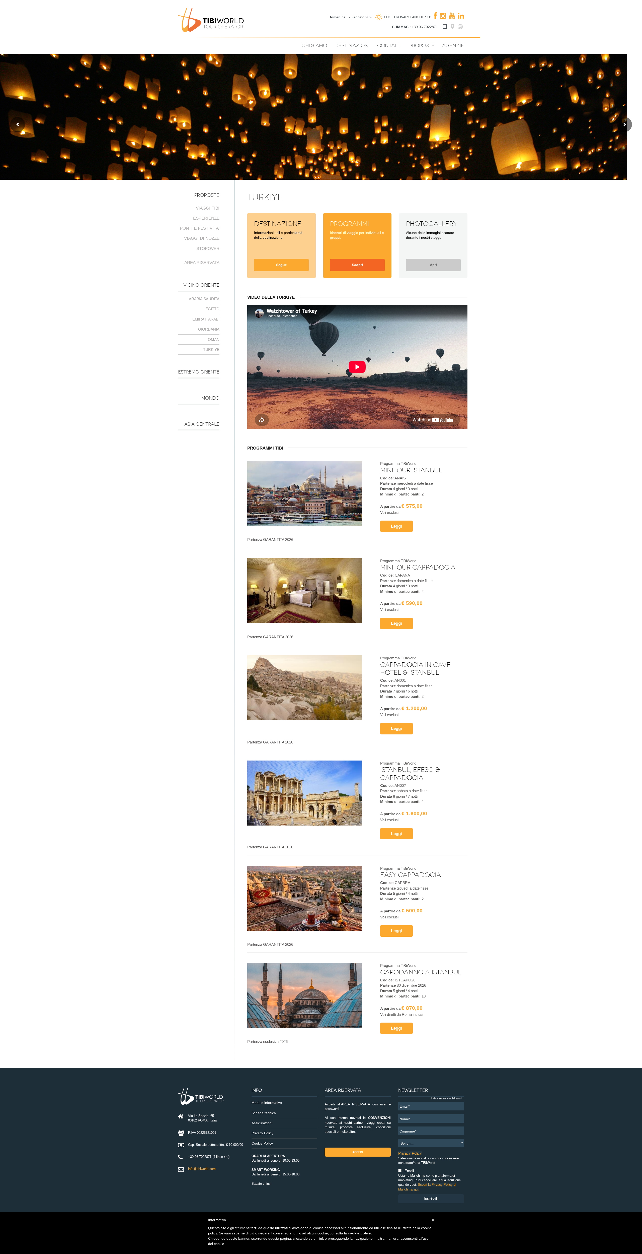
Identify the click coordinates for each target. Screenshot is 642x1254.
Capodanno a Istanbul (420, 972)
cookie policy (359, 1233)
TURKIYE (211, 349)
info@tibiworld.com (202, 1169)
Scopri (357, 265)
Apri (433, 265)
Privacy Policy (262, 1133)
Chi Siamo (314, 45)
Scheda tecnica (264, 1113)
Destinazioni (352, 45)
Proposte (422, 45)
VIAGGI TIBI (207, 208)
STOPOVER (207, 248)
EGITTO (212, 309)
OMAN (213, 339)
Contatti (389, 45)
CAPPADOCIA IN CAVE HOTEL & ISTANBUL (415, 668)
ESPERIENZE (206, 218)
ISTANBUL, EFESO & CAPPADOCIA (410, 773)
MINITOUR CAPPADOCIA (417, 567)
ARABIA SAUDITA (204, 299)
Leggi (396, 526)
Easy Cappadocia (410, 875)
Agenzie (453, 45)
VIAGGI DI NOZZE (201, 238)
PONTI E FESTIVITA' (199, 228)
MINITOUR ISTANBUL (411, 470)
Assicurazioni (262, 1123)
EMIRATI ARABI (205, 319)
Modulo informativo (267, 1103)
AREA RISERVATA (201, 262)
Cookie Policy (262, 1143)
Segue (281, 265)
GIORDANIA (208, 329)
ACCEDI (357, 1152)
